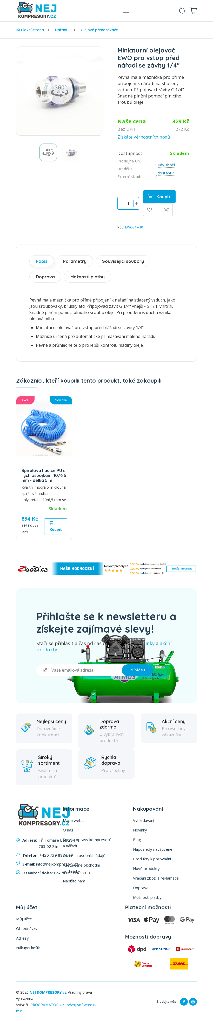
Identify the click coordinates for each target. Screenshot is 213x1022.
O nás (68, 830)
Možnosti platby (87, 276)
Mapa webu (73, 820)
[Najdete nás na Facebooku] (184, 1002)
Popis (42, 261)
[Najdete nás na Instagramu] (193, 1002)
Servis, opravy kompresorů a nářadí (87, 842)
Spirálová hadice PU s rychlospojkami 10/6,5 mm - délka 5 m (44, 475)
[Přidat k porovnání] (166, 209)
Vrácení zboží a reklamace (156, 878)
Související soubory (123, 261)
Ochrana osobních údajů (84, 855)
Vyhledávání (143, 820)
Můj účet (24, 918)
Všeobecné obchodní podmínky (81, 868)
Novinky (140, 830)
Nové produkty (146, 868)
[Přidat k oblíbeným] (149, 209)
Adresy (22, 938)
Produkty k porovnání (152, 858)
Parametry (74, 261)
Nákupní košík (28, 947)
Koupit (163, 196)
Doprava (45, 276)
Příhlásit (138, 670)
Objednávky (26, 928)
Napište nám (74, 880)
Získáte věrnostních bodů (143, 137)
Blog (137, 839)
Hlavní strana (32, 30)
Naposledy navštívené (152, 849)
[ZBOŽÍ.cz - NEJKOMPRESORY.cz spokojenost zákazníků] (106, 573)
